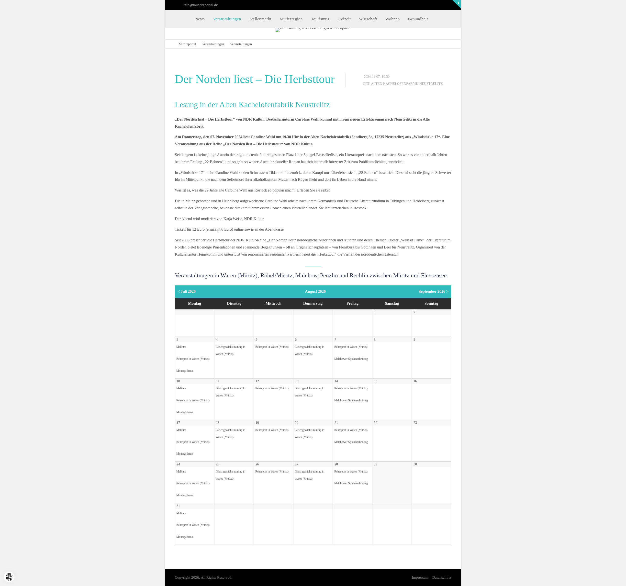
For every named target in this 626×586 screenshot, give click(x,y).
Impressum (420, 577)
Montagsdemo (184, 370)
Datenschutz (441, 577)
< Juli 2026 (187, 291)
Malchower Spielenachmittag (351, 359)
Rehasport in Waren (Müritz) (193, 359)
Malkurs (181, 347)
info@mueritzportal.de (200, 5)
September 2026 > (433, 291)
